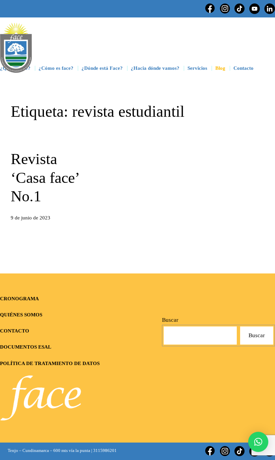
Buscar (170, 320)
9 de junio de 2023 (30, 217)
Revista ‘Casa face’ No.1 (45, 177)
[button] (258, 442)
